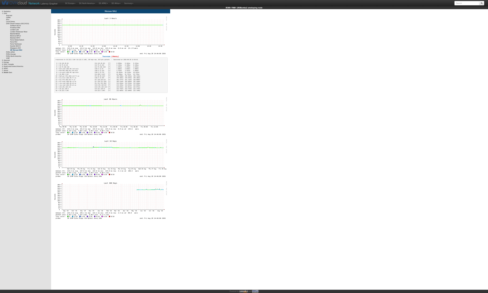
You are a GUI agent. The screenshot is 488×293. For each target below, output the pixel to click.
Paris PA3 (13, 42)
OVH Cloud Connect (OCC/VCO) (17, 23)
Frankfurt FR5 (15, 27)
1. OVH (4, 13)
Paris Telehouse (16, 44)
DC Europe (69, 3)
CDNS (8, 17)
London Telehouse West (18, 32)
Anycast (9, 15)
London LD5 (14, 29)
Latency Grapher (43, 3)
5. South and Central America (12, 66)
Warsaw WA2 (17, 50)
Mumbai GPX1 (15, 38)
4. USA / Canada (8, 64)
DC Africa (115, 3)
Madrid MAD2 (15, 34)
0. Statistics (6, 11)
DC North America (86, 3)
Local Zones (10, 21)
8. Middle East (7, 72)
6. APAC (5, 68)
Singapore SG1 (15, 48)
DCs (7, 19)
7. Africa (5, 70)
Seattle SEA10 (15, 46)
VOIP (8, 58)
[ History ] (115, 56)
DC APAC (102, 3)
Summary (128, 3)
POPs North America (13, 56)
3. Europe (5, 62)
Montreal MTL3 (15, 36)
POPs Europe (11, 54)
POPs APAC (10, 52)
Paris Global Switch (17, 40)
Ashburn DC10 (15, 25)
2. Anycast (6, 60)
